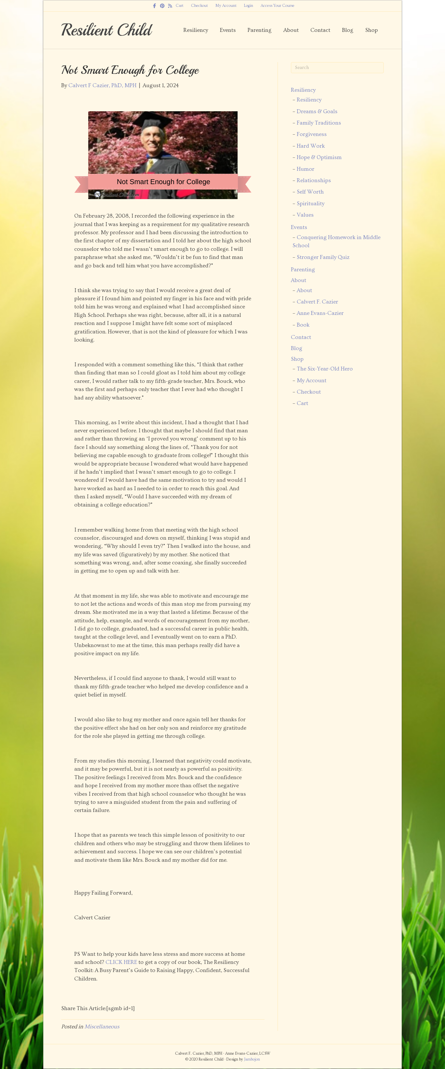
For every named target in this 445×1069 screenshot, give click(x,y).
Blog (347, 30)
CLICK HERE (121, 962)
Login (248, 6)
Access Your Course (277, 6)
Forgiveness (312, 134)
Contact (320, 30)
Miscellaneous (101, 1026)
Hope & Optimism (319, 157)
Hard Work (311, 146)
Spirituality (310, 203)
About (291, 30)
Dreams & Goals (317, 111)
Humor (305, 169)
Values (305, 215)
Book (303, 325)
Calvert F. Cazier (317, 302)
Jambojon (252, 1059)
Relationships (314, 180)
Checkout (199, 6)
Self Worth (310, 192)
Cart (179, 6)
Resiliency (195, 30)
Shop (371, 30)
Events (228, 30)
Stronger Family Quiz (323, 257)
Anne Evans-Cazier (320, 313)
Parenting (260, 30)
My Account (226, 6)
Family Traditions (319, 123)
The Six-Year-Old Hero (325, 369)
